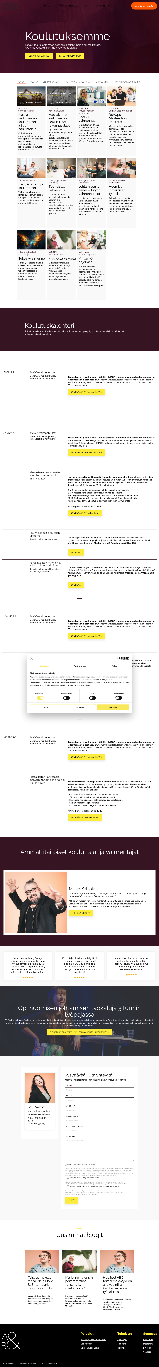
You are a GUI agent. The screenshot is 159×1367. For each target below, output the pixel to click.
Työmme (60, 6)
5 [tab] (81, 940)
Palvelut (46, 6)
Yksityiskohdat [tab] (80, 666)
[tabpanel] (79, 902)
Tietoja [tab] (114, 666)
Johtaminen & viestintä (78, 82)
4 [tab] (76, 940)
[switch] (66, 698)
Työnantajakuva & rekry (127, 82)
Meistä (87, 6)
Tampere (121, 1344)
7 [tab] (90, 940)
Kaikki (21, 82)
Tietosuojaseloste (8, 1363)
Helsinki (121, 1348)
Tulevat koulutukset (39, 56)
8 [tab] (95, 940)
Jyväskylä (122, 1339)
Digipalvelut (86, 1344)
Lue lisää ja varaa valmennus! (86, 392)
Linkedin (147, 1348)
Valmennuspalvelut (90, 1348)
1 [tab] (62, 940)
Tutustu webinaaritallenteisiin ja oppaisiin (81, 1035)
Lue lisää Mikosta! (81, 913)
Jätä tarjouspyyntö (144, 6)
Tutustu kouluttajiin (70, 56)
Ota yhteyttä (103, 6)
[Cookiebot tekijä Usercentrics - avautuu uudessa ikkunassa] (119, 658)
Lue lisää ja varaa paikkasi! (85, 513)
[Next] (153, 1021)
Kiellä (46, 707)
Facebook (148, 1339)
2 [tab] (67, 940)
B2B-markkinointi (52, 82)
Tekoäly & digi (102, 82)
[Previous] (5, 1021)
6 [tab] (86, 940)
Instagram (148, 1344)
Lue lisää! (76, 552)
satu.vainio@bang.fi (37, 1123)
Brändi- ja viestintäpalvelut (93, 1339)
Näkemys (74, 6)
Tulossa (33, 82)
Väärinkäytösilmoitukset (28, 1363)
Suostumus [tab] (44, 666)
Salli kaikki (113, 707)
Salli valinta (79, 707)
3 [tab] (72, 940)
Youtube (147, 1352)
